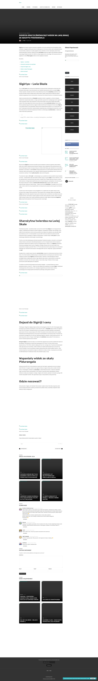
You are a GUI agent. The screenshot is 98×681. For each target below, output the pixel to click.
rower (74, 217)
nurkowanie (67, 213)
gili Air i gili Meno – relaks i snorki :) (29, 620)
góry (22, 443)
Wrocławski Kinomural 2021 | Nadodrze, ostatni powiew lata (73, 172)
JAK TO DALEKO (25, 536)
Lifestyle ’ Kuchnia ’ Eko (45, 7)
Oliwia (24, 40)
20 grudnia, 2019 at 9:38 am (31, 522)
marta (23, 530)
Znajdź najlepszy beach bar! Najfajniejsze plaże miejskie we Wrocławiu (74, 152)
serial (77, 217)
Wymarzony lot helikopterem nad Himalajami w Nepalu (49, 476)
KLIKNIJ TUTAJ (52, 678)
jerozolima (67, 209)
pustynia (71, 217)
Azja (33, 456)
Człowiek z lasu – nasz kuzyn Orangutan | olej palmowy (52, 620)
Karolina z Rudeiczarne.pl (27, 508)
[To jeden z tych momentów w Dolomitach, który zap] (72, 193)
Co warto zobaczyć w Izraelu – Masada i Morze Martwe (51, 498)
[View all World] (72, 82)
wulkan (66, 224)
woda (71, 223)
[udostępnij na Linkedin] (62, 443)
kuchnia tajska (67, 210)
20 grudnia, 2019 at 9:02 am (38, 508)
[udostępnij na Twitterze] (60, 443)
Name (20, 568)
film (74, 206)
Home (47, 670)
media (74, 210)
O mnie (23, 7)
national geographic (69, 212)
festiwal (71, 205)
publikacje (67, 217)
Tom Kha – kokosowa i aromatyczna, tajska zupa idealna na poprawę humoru (29, 598)
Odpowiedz (25, 519)
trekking (70, 221)
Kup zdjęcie (59, 7)
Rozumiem (92, 678)
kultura (72, 210)
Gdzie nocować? (24, 71)
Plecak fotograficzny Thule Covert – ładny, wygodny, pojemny (74, 158)
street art (67, 219)
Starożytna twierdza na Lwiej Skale (28, 64)
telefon (75, 219)
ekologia (67, 206)
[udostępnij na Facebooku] (58, 443)
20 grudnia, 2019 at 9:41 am (30, 530)
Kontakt (53, 7)
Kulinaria (21, 594)
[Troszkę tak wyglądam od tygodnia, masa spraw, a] (72, 189)
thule (66, 221)
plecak (74, 213)
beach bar (66, 204)
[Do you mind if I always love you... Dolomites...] (72, 190)
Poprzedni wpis (24, 448)
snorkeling (73, 218)
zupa (73, 224)
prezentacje (73, 216)
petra (72, 213)
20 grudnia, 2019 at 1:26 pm (34, 536)
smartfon (69, 218)
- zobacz (88, 678)
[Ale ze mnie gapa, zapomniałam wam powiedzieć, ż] (72, 194)
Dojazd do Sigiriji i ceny (26, 66)
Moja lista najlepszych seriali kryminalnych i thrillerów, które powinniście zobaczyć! (74, 165)
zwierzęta (68, 226)
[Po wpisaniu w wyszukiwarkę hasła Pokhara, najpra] (72, 186)
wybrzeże (70, 224)
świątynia (73, 226)
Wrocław (74, 223)
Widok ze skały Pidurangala (26, 69)
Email (35, 568)
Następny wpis (58, 448)
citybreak (71, 204)
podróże (67, 214)
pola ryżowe (71, 214)
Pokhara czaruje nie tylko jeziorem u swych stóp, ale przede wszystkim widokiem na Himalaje (29, 476)
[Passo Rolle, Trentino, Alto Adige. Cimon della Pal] (72, 185)
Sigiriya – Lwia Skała (25, 62)
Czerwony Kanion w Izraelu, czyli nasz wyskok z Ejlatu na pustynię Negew (29, 498)
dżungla (75, 204)
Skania (66, 218)
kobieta (72, 209)
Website (50, 568)
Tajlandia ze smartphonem (51, 599)
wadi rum (67, 223)
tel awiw (71, 219)
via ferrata (75, 221)
